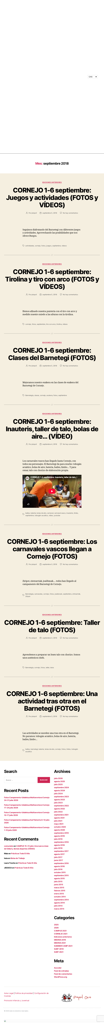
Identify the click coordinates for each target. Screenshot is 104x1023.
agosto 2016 (59, 866)
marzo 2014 (59, 909)
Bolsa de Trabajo (18, 858)
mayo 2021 (58, 824)
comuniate (8, 846)
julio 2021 (58, 821)
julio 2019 (58, 839)
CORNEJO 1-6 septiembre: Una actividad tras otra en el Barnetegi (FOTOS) (52, 701)
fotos (43, 246)
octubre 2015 (60, 872)
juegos (48, 246)
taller (47, 667)
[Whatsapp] (84, 77)
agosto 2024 (59, 790)
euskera (50, 395)
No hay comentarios (70, 213)
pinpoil (34, 213)
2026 (56, 928)
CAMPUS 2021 (60, 931)
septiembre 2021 (61, 815)
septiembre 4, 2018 (49, 444)
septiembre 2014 (61, 900)
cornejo (38, 246)
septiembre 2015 (61, 875)
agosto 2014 (59, 903)
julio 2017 (58, 857)
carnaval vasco (60, 513)
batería (33, 513)
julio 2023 (58, 803)
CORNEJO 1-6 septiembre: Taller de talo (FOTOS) (52, 626)
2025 (56, 925)
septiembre (56, 246)
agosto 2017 (59, 854)
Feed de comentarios (63, 974)
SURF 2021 (58, 952)
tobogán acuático (41, 515)
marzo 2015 (59, 888)
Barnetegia (29, 395)
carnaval (50, 513)
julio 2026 (58, 778)
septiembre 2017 (61, 851)
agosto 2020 (59, 830)
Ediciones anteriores (52, 182)
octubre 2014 (60, 897)
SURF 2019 (59, 949)
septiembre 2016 (61, 863)
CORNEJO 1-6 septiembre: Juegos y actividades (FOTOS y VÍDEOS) (52, 197)
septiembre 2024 (61, 787)
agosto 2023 (59, 800)
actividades (29, 246)
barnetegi (34, 749)
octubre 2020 (60, 827)
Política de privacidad (24, 993)
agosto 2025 (59, 781)
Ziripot (27, 596)
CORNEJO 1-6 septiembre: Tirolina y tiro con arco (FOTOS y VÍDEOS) (52, 279)
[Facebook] (80, 77)
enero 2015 (59, 894)
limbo (76, 513)
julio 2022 (58, 812)
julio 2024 (58, 793)
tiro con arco (51, 324)
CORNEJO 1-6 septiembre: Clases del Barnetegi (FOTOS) (52, 354)
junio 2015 (58, 884)
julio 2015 (58, 881)
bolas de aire (41, 513)
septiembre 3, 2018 (49, 564)
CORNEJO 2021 (60, 934)
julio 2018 (58, 848)
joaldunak (58, 594)
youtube (57, 515)
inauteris (69, 513)
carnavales (38, 594)
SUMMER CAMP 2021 (63, 946)
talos (52, 667)
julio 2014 (58, 906)
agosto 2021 (59, 818)
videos (64, 246)
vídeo (51, 515)
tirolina (59, 324)
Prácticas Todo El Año (20, 853)
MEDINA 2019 (60, 940)
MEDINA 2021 (60, 943)
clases (36, 395)
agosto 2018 (59, 845)
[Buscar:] (20, 780)
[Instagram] (76, 77)
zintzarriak (76, 594)
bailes (27, 513)
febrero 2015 (59, 891)
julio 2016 (58, 869)
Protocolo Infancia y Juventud (16, 1000)
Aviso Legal (8, 993)
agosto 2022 (59, 809)
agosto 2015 (59, 878)
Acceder (57, 968)
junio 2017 (58, 860)
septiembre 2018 (61, 842)
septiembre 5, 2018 (49, 213)
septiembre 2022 (61, 806)
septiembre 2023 (61, 797)
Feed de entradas (61, 971)
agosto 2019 (59, 836)
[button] (52, 76)
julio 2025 (58, 784)
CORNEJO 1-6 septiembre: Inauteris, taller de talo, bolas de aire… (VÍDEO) (52, 429)
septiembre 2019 (61, 833)
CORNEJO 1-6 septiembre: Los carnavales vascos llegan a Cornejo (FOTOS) (52, 549)
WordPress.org (60, 977)
